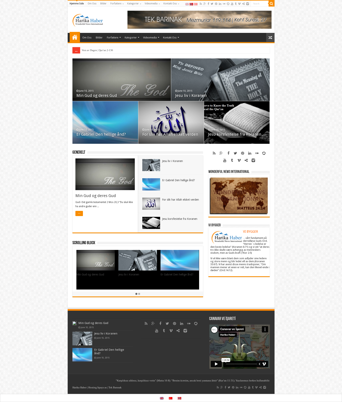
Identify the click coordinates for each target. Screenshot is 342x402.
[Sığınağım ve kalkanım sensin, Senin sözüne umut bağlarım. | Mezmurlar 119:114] (199, 19)
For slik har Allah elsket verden (170, 134)
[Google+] (204, 3)
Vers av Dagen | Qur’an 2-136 (97, 50)
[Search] (272, 4)
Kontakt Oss (170, 3)
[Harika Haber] (88, 19)
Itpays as (102, 387)
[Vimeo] (239, 3)
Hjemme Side (77, 3)
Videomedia (151, 3)
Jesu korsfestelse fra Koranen (234, 134)
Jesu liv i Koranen (191, 95)
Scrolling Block (83, 243)
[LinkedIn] (220, 3)
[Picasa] (228, 3)
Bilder (103, 3)
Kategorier (133, 3)
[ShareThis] (243, 3)
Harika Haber (79, 387)
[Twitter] (212, 3)
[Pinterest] (216, 3)
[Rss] (200, 3)
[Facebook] (208, 3)
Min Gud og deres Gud (96, 95)
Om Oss (92, 3)
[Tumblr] (236, 3)
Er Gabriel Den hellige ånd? (101, 134)
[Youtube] (232, 3)
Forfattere (115, 3)
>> (79, 213)
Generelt (78, 152)
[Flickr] (224, 3)
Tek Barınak (115, 387)
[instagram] (247, 3)
